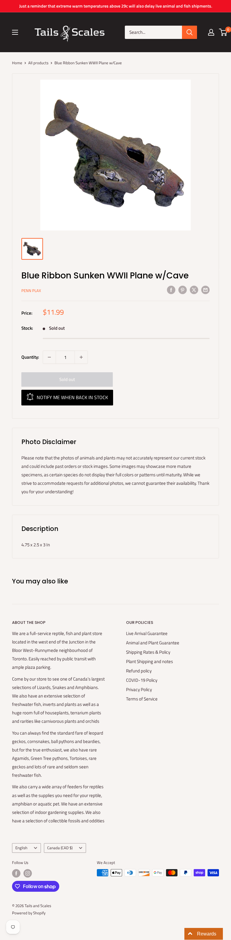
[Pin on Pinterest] (182, 289)
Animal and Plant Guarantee (152, 642)
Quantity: (30, 357)
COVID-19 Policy (141, 680)
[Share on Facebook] (171, 289)
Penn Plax (31, 290)
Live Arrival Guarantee (147, 633)
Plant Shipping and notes (149, 661)
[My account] (211, 32)
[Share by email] (205, 289)
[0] (223, 32)
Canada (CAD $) (59, 848)
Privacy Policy (139, 689)
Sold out (67, 379)
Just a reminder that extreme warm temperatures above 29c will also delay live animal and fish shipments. (115, 6)
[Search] (189, 32)
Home (17, 63)
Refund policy (139, 670)
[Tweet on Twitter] (194, 289)
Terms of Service (142, 698)
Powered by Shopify (28, 913)
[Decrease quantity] (49, 357)
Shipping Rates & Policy (148, 652)
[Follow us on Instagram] (27, 873)
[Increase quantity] (81, 357)
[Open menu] (15, 32)
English (21, 848)
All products (38, 63)
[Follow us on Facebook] (16, 873)
